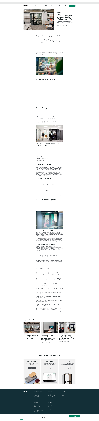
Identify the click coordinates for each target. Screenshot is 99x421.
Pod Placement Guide (37, 406)
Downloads (36, 404)
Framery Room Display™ (52, 395)
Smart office (37, 5)
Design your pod (72, 5)
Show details (21, 419)
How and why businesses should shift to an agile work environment (31, 337)
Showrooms (50, 406)
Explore (42, 5)
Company (63, 391)
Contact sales (50, 405)
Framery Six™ (36, 396)
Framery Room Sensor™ (52, 394)
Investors (73, 2)
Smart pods (31, 5)
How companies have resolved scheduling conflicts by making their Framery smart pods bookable (48, 338)
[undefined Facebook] (58, 311)
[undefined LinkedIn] (62, 311)
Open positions (64, 396)
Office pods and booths (38, 391)
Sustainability (64, 394)
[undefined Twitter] (60, 311)
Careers (63, 395)
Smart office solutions (51, 391)
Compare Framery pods (38, 411)
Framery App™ (50, 396)
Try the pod (68, 368)
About (52, 5)
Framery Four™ (36, 395)
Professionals (47, 5)
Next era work (59, 12)
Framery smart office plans (52, 399)
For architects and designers (38, 410)
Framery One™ (36, 394)
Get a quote (50, 368)
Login (61, 5)
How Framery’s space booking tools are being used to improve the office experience (66, 337)
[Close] (74, 1)
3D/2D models (36, 405)
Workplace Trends (37, 409)
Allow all (75, 416)
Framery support (50, 409)
